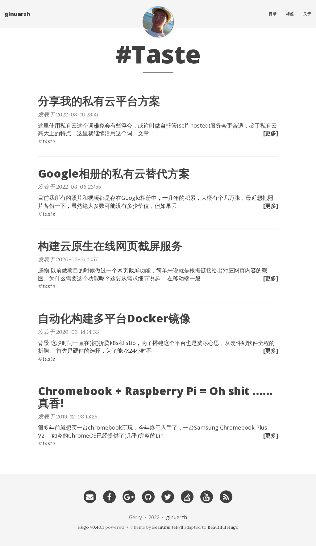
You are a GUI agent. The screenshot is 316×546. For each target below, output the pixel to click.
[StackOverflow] (187, 496)
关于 (307, 13)
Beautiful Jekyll (167, 527)
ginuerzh (17, 14)
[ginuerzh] (158, 21)
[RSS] (225, 496)
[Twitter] (167, 496)
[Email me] (89, 496)
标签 (290, 13)
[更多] (270, 133)
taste (49, 141)
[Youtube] (206, 496)
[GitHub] (148, 496)
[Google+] (128, 496)
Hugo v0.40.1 (90, 527)
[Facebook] (109, 496)
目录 (273, 13)
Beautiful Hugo (223, 527)
